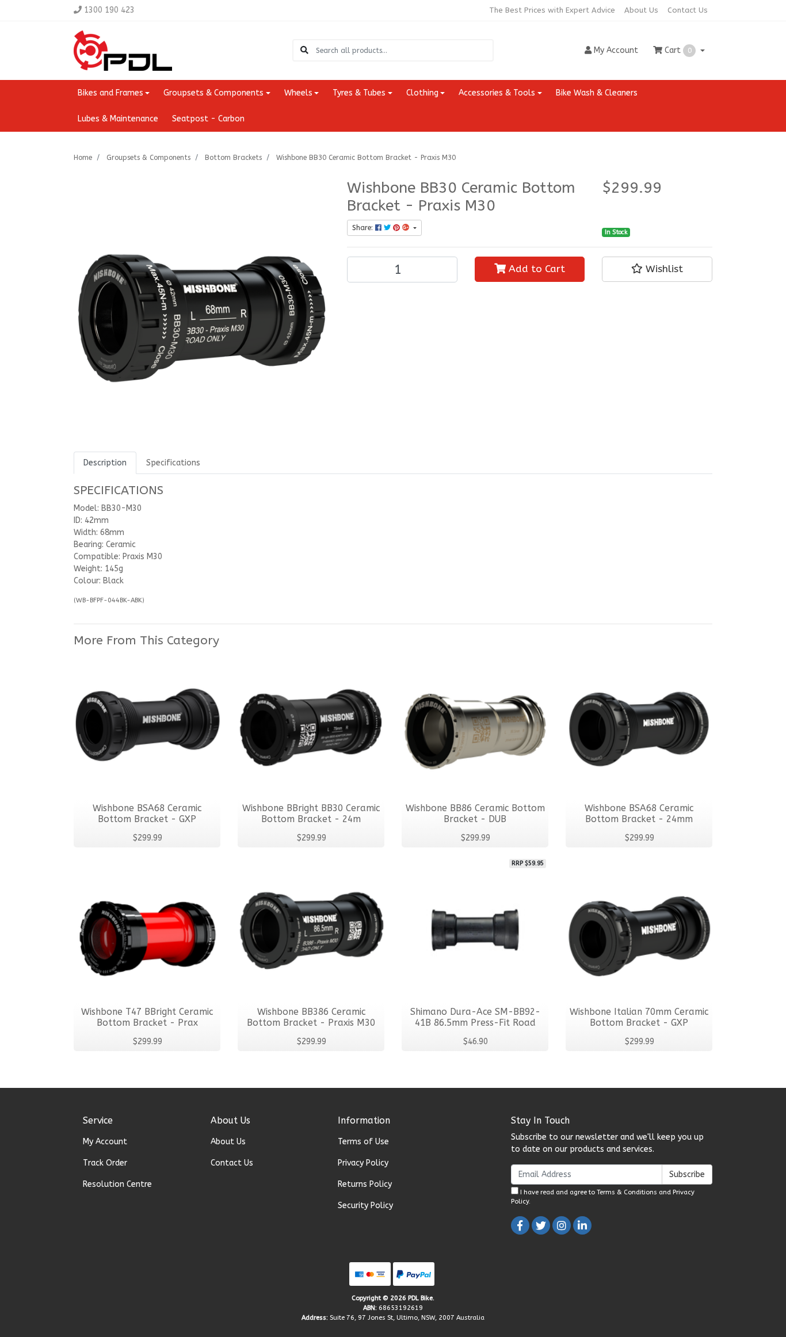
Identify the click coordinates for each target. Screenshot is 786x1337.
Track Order (105, 1163)
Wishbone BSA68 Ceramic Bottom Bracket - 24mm (639, 813)
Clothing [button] (422, 93)
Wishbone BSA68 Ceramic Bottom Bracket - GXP (147, 813)
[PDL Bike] (123, 50)
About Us (641, 10)
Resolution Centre (117, 1184)
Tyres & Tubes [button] (359, 93)
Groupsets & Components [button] (213, 93)
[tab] (105, 463)
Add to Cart (535, 269)
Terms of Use (363, 1142)
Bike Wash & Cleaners (597, 93)
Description (105, 463)
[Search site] (304, 50)
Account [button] (616, 50)
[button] (657, 269)
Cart (677, 50)
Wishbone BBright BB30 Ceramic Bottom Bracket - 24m (311, 813)
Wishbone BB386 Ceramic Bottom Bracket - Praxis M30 (311, 1017)
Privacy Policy (363, 1163)
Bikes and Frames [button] (110, 93)
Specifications (173, 463)
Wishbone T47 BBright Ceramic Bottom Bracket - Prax (147, 1017)
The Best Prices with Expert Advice (552, 10)
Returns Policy (365, 1184)
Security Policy (365, 1205)
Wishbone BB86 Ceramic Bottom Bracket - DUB (475, 813)
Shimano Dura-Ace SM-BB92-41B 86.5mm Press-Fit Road (475, 1017)
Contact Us (687, 10)
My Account (105, 1142)
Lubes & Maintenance (118, 119)
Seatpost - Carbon (208, 119)
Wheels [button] (298, 93)
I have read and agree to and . (603, 1197)
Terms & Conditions (627, 1192)
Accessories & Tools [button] (497, 93)
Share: (363, 228)
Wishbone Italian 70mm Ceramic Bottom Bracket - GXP (639, 1017)
